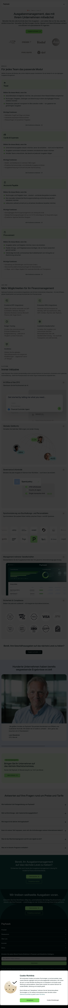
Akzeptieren (30, 1000)
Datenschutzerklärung (26, 994)
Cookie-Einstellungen (53, 1000)
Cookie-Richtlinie (40, 994)
